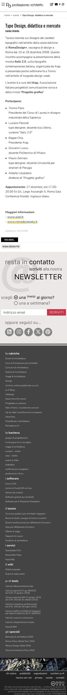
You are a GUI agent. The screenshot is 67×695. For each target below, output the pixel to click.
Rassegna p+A (12, 425)
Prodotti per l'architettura (17, 421)
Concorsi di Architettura (16, 367)
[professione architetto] (26, 5)
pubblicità (25, 673)
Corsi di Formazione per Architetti (21, 363)
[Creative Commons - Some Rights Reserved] (33, 683)
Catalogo (9, 394)
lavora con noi (24, 677)
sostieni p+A (57, 673)
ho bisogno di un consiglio (18, 442)
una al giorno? (36, 297)
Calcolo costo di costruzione (19, 617)
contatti (60, 677)
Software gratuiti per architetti (19, 497)
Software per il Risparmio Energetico (22, 501)
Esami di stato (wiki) (15, 573)
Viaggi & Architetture (15, 376)
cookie (49, 677)
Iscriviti (56, 312)
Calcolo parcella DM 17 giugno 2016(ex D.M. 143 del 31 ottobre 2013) (23, 598)
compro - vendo (13, 451)
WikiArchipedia (12, 569)
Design (8, 380)
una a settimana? (34, 303)
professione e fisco (14, 473)
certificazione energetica (16, 469)
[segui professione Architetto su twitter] (38, 332)
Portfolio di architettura (16, 540)
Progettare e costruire (15, 403)
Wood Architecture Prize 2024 (19, 650)
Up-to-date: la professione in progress (23, 412)
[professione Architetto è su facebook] (28, 332)
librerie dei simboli (14, 492)
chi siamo (11, 673)
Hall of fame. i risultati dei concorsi (22, 407)
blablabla (9, 464)
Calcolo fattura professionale (19, 586)
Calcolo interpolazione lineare (19, 622)
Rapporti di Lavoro (14, 536)
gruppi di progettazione (16, 437)
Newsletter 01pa (13, 554)
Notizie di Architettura (15, 372)
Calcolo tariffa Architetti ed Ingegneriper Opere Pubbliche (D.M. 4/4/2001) (23, 612)
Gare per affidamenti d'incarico (19, 527)
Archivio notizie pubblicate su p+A (22, 385)
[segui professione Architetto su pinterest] (48, 332)
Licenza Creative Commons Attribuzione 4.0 (44, 689)
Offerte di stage (12, 531)
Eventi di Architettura (15, 358)
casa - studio (11, 455)
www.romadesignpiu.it (22, 222)
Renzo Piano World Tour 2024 (19, 641)
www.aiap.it (15, 217)
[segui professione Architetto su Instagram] (19, 332)
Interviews (10, 416)
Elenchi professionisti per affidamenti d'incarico (28, 522)
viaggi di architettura (15, 446)
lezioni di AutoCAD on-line (18, 488)
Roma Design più (11, 246)
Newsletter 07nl (13, 550)
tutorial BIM (11, 626)
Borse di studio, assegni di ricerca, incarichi (25, 518)
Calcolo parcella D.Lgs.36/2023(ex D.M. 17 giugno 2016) (20, 591)
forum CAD (10, 483)
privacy (39, 677)
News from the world (15, 398)
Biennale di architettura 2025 (19, 636)
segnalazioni (40, 673)
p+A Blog (10, 390)
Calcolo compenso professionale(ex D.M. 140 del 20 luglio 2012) (21, 605)
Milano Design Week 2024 (18, 645)
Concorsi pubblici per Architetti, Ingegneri (25, 513)
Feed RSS (9, 559)
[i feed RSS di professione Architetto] (9, 332)
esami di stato (12, 460)
